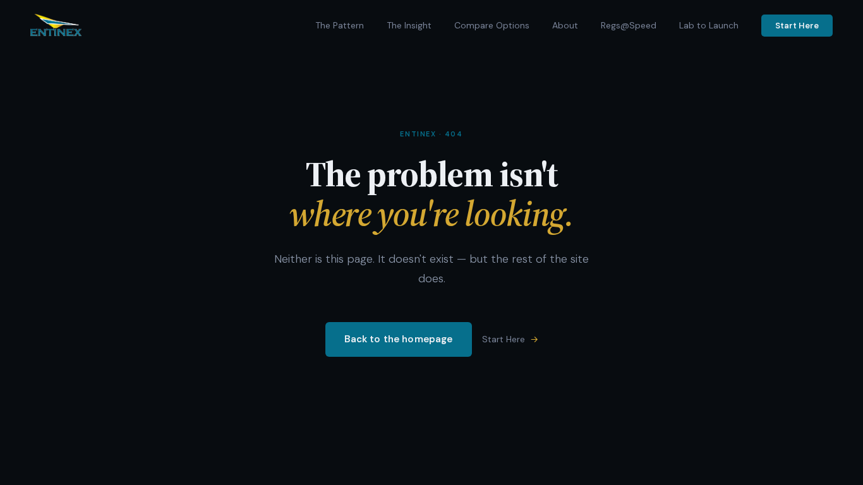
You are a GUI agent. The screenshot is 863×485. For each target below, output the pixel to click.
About (565, 25)
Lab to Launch (709, 25)
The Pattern (339, 25)
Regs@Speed (628, 25)
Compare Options (491, 25)
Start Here (797, 25)
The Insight (409, 25)
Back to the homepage (398, 339)
